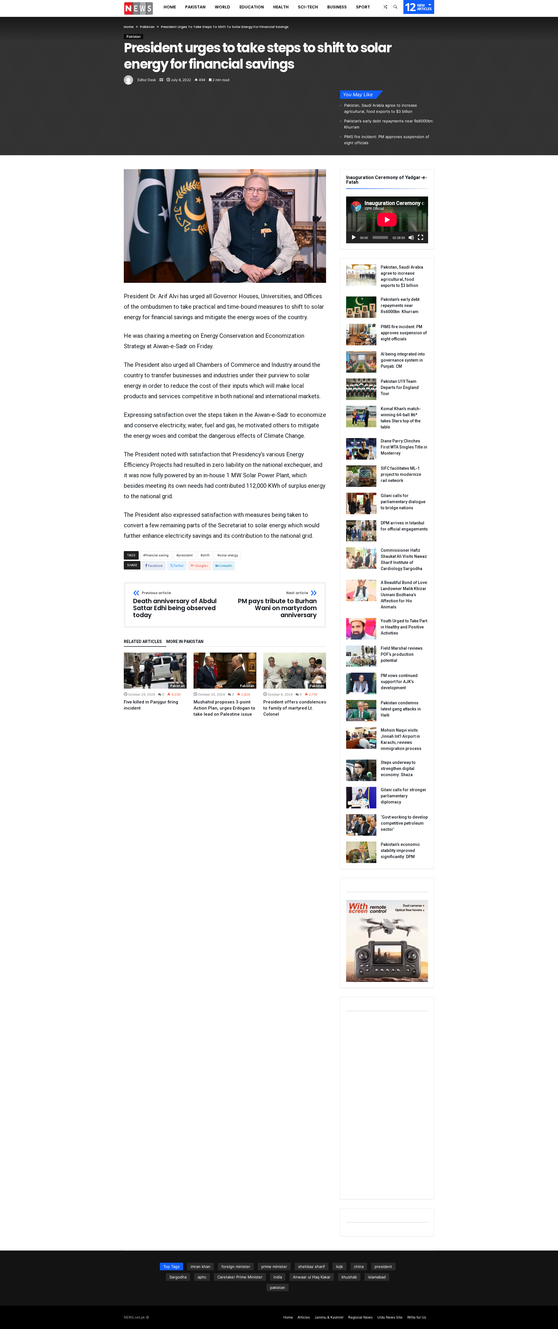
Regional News (360, 1317)
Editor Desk (146, 80)
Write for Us (416, 1317)
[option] (155, 682)
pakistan (277, 1287)
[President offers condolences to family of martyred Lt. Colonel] (294, 671)
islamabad (377, 1277)
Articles (304, 1317)
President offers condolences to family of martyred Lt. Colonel (294, 708)
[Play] (354, 237)
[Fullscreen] (420, 237)
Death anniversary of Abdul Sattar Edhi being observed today (175, 604)
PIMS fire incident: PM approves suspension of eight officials (386, 139)
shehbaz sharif (311, 1266)
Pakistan (147, 26)
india (277, 1277)
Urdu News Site (390, 1317)
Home (129, 26)
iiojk (339, 1266)
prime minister (274, 1266)
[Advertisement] (387, 1106)
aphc (202, 1277)
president (185, 555)
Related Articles (143, 642)
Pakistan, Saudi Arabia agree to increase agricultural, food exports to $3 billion (380, 108)
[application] (387, 220)
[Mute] (411, 237)
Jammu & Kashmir (329, 1317)
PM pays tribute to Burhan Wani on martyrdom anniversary (277, 604)
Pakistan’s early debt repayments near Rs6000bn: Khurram (389, 124)
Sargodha (178, 1277)
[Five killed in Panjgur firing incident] (155, 671)
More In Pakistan (184, 642)
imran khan (200, 1266)
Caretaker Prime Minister (239, 1277)
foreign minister (235, 1266)
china (359, 1266)
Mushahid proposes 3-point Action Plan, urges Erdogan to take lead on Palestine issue (224, 708)
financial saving (157, 555)
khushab (349, 1277)
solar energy (228, 555)
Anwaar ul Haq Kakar (311, 1277)
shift (206, 555)
